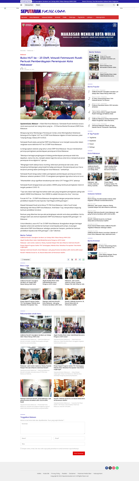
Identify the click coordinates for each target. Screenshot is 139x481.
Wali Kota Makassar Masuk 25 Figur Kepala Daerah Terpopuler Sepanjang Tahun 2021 (104, 126)
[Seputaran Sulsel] (43, 11)
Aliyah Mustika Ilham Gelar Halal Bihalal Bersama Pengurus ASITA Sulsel (42, 240)
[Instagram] (113, 468)
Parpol (91, 144)
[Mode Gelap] (118, 5)
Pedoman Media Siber (85, 473)
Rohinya (92, 147)
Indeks (39, 473)
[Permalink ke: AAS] (21, 69)
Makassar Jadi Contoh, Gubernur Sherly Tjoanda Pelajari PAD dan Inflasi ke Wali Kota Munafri (50, 243)
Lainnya (89, 17)
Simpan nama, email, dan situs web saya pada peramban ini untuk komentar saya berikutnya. (50, 448)
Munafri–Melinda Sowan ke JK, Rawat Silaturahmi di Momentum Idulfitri (42, 252)
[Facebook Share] (68, 259)
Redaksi (64, 473)
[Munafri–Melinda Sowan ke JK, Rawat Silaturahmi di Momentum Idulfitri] (75, 294)
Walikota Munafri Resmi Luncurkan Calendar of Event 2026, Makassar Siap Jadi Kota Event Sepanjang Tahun (103, 233)
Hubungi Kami (29, 5)
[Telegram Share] (79, 259)
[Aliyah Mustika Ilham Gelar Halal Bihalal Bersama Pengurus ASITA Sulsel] (53, 273)
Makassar (23, 54)
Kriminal (57, 17)
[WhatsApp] (117, 468)
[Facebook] (106, 468)
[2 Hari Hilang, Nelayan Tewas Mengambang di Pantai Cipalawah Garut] (92, 255)
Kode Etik (46, 473)
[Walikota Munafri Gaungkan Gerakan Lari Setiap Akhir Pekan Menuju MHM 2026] (30, 273)
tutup (17, 8)
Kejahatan (92, 141)
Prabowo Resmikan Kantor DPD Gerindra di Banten (105, 106)
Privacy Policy (55, 473)
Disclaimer (72, 473)
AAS (25, 68)
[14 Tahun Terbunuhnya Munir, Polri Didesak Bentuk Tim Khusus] (92, 247)
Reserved (85, 476)
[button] (114, 4)
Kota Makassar (34, 17)
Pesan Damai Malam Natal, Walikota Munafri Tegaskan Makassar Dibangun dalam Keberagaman (102, 226)
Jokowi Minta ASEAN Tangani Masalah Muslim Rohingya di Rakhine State (104, 113)
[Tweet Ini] (72, 259)
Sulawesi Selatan (47, 17)
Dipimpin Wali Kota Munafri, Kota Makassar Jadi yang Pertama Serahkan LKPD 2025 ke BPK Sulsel (51, 250)
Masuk (38, 5)
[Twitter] (110, 468)
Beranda (24, 17)
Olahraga (72, 17)
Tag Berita (81, 17)
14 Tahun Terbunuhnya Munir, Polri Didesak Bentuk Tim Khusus (102, 99)
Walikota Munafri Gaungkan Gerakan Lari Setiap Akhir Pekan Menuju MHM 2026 (45, 237)
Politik (64, 17)
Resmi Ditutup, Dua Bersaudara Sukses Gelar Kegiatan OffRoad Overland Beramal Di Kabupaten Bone (84, 1)
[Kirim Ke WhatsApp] (83, 259)
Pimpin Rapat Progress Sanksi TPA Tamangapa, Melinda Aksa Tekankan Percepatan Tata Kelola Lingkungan (50, 246)
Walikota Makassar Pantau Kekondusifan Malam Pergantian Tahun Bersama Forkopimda (105, 119)
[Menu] (21, 5)
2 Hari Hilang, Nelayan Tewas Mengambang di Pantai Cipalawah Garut (108, 255)
